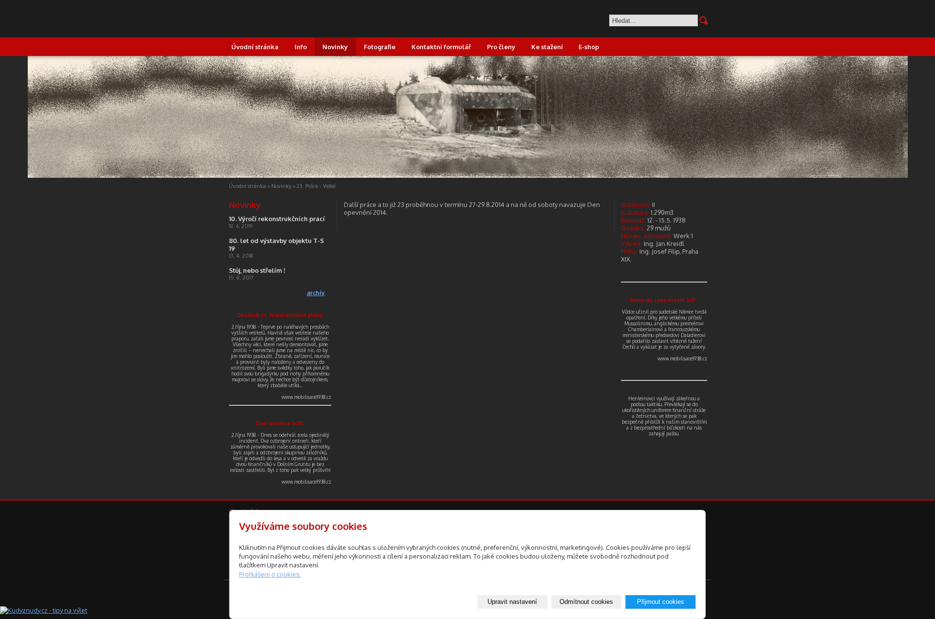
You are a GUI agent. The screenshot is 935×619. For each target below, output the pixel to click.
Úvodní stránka (255, 47)
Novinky (335, 47)
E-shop (589, 47)
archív (316, 293)
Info (301, 47)
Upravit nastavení (512, 601)
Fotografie (379, 47)
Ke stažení (547, 47)
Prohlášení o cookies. (270, 574)
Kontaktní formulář (441, 47)
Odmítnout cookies (586, 601)
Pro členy (501, 47)
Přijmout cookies (660, 601)
